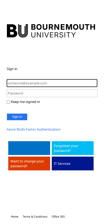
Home (14, 216)
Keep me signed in (25, 101)
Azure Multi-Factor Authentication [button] (34, 129)
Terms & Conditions (35, 216)
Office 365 (58, 216)
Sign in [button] (17, 117)
